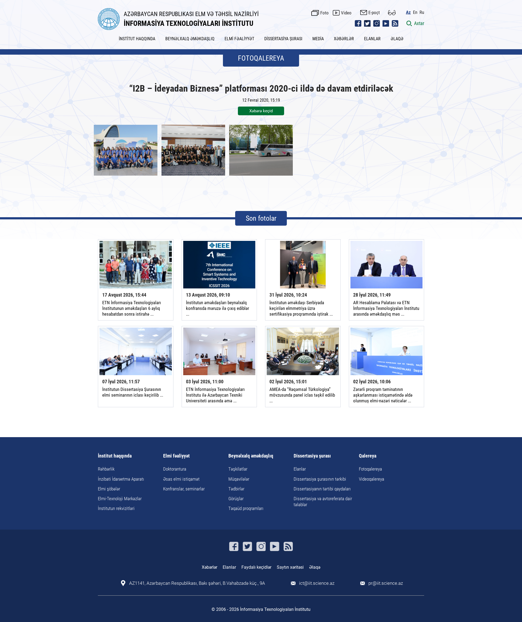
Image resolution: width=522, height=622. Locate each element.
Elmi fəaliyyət (176, 456)
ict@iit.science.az (316, 583)
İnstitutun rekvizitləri (116, 508)
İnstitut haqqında (115, 456)
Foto (324, 12)
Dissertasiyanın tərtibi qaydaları (322, 489)
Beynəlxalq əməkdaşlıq (250, 456)
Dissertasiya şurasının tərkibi (320, 479)
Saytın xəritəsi (290, 567)
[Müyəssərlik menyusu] (392, 12)
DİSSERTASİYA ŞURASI (283, 38)
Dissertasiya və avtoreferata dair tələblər (323, 501)
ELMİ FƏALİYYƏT (239, 38)
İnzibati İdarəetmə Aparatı (121, 479)
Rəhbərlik (106, 469)
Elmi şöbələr (109, 489)
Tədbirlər (236, 489)
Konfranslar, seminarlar (184, 489)
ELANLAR (372, 38)
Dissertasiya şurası (312, 456)
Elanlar (300, 469)
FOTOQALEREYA (261, 58)
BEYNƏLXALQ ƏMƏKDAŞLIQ (190, 38)
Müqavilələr (238, 479)
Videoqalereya (371, 479)
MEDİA (318, 38)
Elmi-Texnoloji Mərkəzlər (120, 498)
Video (346, 12)
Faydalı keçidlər (256, 567)
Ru (422, 12)
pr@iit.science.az (385, 583)
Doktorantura (174, 469)
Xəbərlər (209, 567)
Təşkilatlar (237, 469)
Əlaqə (314, 567)
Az (408, 12)
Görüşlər (236, 498)
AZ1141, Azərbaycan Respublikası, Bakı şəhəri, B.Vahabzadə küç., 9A (197, 583)
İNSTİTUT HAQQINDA (137, 38)
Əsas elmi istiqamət (181, 479)
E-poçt (374, 12)
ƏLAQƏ (397, 38)
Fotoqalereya (370, 469)
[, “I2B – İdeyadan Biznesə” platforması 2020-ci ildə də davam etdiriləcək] (125, 150)
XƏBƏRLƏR (344, 38)
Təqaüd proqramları (245, 508)
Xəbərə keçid (261, 110)
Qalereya (367, 456)
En (415, 12)
